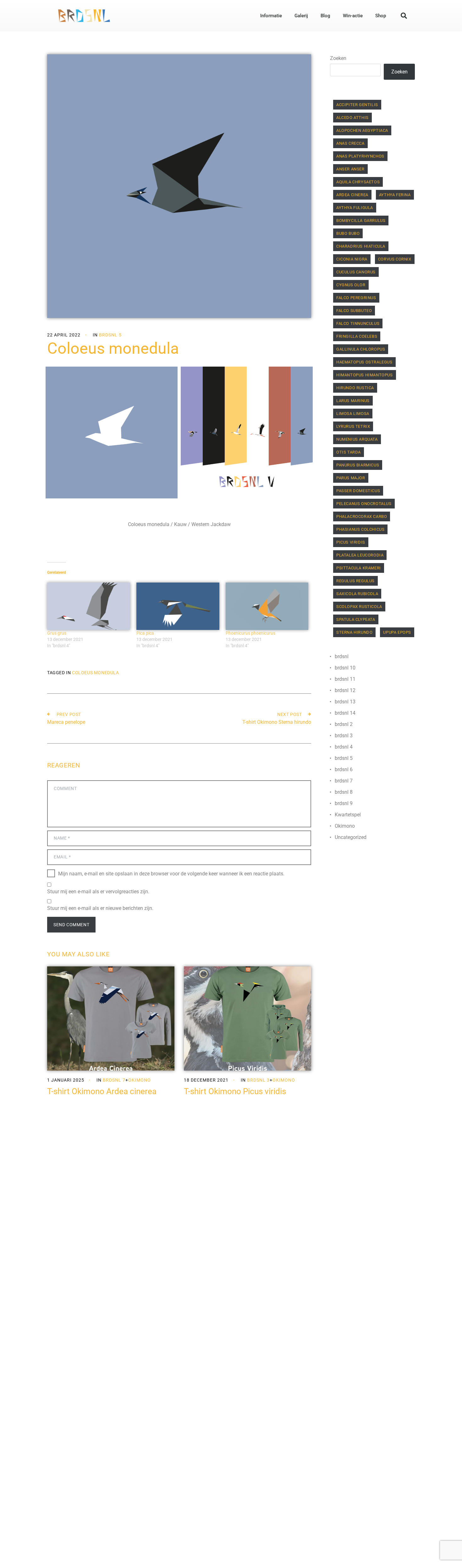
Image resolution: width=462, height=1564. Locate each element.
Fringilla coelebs (356, 336)
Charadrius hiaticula (360, 246)
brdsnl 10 (345, 668)
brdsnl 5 (110, 334)
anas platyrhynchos (360, 156)
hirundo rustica (355, 387)
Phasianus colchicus (360, 529)
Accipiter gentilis (357, 104)
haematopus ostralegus (364, 362)
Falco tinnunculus (357, 323)
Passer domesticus (358, 490)
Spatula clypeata (355, 619)
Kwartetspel (348, 815)
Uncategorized (350, 837)
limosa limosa (352, 413)
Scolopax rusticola (359, 606)
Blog (325, 16)
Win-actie (353, 16)
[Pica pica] (177, 606)
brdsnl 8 (344, 792)
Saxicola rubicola (357, 593)
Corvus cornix (394, 259)
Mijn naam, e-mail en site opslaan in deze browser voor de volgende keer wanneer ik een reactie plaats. (171, 873)
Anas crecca (350, 143)
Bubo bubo (348, 233)
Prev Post (69, 714)
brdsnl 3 (258, 1080)
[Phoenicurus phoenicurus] (267, 606)
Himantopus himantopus (364, 375)
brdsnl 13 (345, 702)
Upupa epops (397, 632)
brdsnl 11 (345, 679)
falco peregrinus (356, 297)
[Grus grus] (88, 606)
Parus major (350, 478)
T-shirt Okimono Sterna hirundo (276, 722)
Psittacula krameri (358, 568)
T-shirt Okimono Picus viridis (235, 1091)
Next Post (289, 714)
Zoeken (338, 58)
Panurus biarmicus (357, 465)
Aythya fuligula (354, 207)
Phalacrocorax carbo (361, 516)
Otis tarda (348, 452)
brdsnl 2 (344, 724)
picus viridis (350, 542)
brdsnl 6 (344, 769)
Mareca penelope (66, 722)
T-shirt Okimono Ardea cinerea (102, 1091)
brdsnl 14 (345, 713)
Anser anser (350, 169)
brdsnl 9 (344, 803)
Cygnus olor (351, 284)
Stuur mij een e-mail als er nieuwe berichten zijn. (100, 908)
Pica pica (145, 633)
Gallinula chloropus (360, 349)
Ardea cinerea (352, 194)
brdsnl (342, 656)
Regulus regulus (355, 580)
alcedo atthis (352, 117)
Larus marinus (353, 400)
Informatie (271, 16)
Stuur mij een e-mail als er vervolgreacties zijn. (98, 892)
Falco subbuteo (354, 310)
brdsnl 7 (114, 1080)
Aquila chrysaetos (358, 182)
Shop (380, 16)
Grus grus (56, 633)
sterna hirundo (354, 632)
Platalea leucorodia (359, 555)
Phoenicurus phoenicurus (250, 633)
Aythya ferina (395, 194)
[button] (404, 15)
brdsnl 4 (344, 747)
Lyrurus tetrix (353, 426)
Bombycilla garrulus (360, 220)
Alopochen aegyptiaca (362, 130)
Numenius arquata (357, 439)
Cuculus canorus (356, 272)
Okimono (139, 1080)
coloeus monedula (95, 672)
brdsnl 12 (345, 690)
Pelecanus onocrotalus (364, 503)
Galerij (301, 16)
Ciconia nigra (351, 259)
